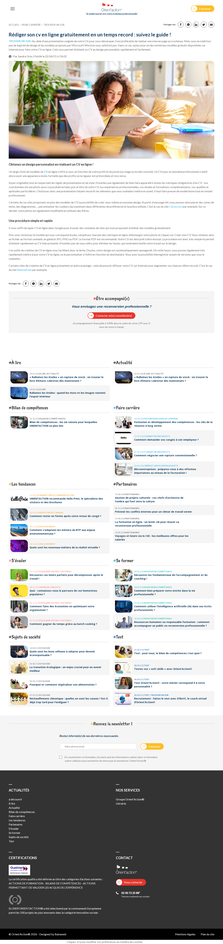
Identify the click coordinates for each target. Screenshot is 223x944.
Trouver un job (53, 24)
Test (119, 637)
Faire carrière (31, 24)
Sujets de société (25, 637)
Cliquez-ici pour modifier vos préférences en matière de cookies (105, 941)
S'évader (18, 560)
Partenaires (126, 484)
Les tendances (23, 484)
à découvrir (15, 799)
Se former (125, 560)
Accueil (14, 24)
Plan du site (207, 934)
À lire (16, 362)
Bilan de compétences (29, 407)
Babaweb (60, 934)
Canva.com (175, 206)
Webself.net (24, 269)
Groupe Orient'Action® (130, 799)
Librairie (121, 803)
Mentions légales (185, 934)
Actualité (124, 362)
